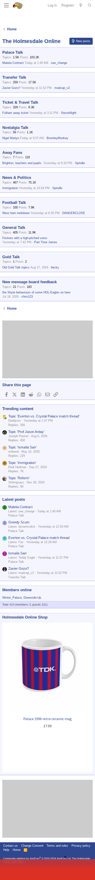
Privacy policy (80, 845)
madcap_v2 (62, 88)
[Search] (89, 5)
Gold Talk (11, 257)
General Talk (13, 227)
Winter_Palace (12, 597)
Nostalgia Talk (15, 127)
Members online (17, 590)
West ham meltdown (16, 213)
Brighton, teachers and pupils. (22, 163)
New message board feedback (29, 282)
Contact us (10, 845)
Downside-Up (32, 597)
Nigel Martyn (10, 138)
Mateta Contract (13, 63)
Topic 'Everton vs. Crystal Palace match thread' (44, 416)
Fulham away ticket (15, 113)
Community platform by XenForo (37, 858)
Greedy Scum (19, 522)
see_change (59, 63)
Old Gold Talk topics (16, 267)
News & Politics (16, 177)
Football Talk (14, 202)
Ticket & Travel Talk (20, 102)
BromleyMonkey (57, 138)
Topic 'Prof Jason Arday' (26, 432)
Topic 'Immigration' (22, 463)
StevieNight (68, 113)
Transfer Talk (14, 77)
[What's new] (80, 5)
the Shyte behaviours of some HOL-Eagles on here (36, 292)
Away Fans (12, 152)
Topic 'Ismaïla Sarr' (22, 447)
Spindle (80, 163)
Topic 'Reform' (19, 478)
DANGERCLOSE (73, 213)
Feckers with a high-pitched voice (24, 238)
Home (17, 850)
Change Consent (32, 845)
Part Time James (45, 242)
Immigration (10, 188)
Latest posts (13, 499)
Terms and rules (57, 845)
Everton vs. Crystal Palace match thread (38, 538)
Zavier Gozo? (11, 88)
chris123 (27, 296)
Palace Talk (12, 52)
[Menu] (6, 5)
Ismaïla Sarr (17, 553)
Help (6, 850)
